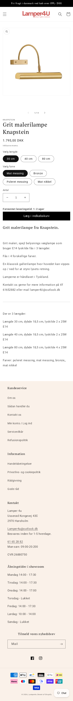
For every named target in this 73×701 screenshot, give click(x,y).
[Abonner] (61, 644)
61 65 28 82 (15, 541)
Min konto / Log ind (19, 423)
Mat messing (15, 173)
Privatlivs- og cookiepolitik (24, 472)
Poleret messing (17, 181)
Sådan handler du (18, 406)
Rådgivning (14, 480)
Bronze (38, 173)
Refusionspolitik (17, 440)
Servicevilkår (15, 431)
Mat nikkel (44, 181)
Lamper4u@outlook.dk (22, 528)
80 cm (46, 158)
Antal (6, 190)
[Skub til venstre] (28, 113)
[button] (5, 14)
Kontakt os (14, 414)
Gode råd (13, 488)
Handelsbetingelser (19, 463)
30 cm (11, 158)
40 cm (29, 158)
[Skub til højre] (45, 113)
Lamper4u (33, 694)
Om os (11, 397)
